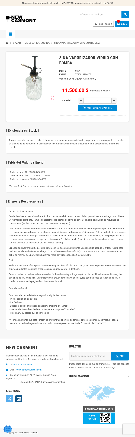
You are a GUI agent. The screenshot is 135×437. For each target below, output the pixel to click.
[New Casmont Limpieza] (30, 18)
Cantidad (66, 100)
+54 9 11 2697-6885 (23, 364)
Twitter (9, 398)
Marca (62, 70)
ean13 (62, 74)
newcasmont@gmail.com (28, 369)
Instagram (18, 398)
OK (121, 356)
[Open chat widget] (8, 429)
